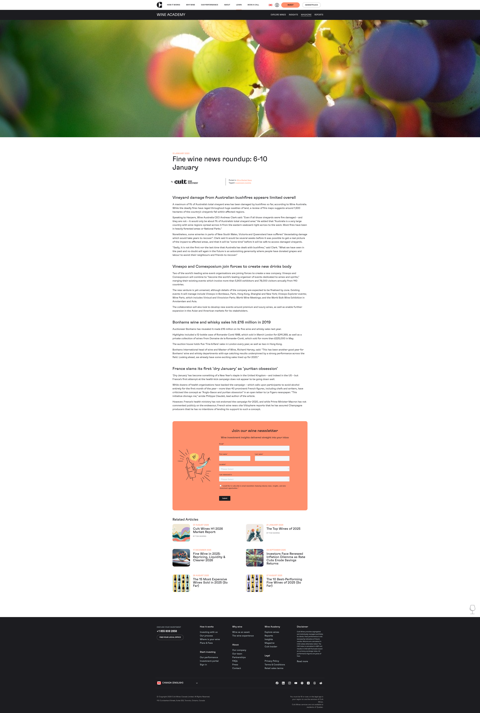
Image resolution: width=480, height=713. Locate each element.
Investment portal (209, 661)
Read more (302, 661)
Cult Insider (271, 647)
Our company (239, 650)
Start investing (208, 652)
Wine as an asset (241, 632)
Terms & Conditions (275, 665)
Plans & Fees (206, 643)
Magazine (306, 15)
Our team (237, 654)
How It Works (173, 5)
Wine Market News (244, 180)
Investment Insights (243, 183)
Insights (293, 15)
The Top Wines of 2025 (283, 528)
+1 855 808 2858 (167, 631)
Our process (206, 636)
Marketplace (311, 5)
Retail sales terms (274, 668)
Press (235, 665)
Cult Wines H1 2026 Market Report (208, 530)
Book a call (253, 5)
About (227, 5)
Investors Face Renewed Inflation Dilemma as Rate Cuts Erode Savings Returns (285, 558)
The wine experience (243, 636)
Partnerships (239, 657)
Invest (291, 5)
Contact (236, 668)
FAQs (235, 661)
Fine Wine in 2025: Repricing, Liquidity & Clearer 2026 (209, 557)
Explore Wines (278, 15)
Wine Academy (272, 627)
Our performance (209, 657)
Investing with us (209, 632)
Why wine (190, 5)
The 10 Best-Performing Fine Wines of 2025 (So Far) (284, 582)
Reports (318, 15)
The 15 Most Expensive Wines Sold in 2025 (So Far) (210, 582)
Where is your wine (210, 639)
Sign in (203, 665)
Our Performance (209, 5)
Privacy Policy (272, 661)
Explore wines (272, 632)
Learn (239, 5)
